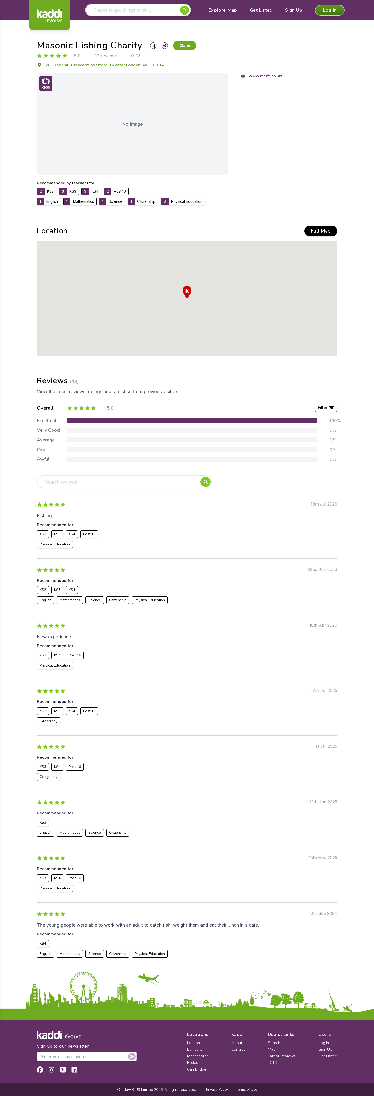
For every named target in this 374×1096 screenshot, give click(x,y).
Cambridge (196, 1069)
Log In (330, 10)
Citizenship (117, 600)
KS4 (72, 534)
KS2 (43, 534)
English (45, 600)
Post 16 (89, 534)
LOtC (272, 1062)
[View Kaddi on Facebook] (40, 1069)
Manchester (197, 1056)
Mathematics (70, 600)
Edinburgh (195, 1049)
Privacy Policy (217, 1089)
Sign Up (293, 10)
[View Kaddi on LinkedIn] (74, 1069)
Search (274, 1043)
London (193, 1043)
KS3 (57, 534)
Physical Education (55, 544)
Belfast (193, 1062)
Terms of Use (246, 1089)
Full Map (321, 230)
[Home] (49, 16)
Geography (48, 721)
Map (272, 1049)
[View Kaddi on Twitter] (63, 1069)
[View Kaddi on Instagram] (51, 1069)
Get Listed (261, 10)
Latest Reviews (282, 1056)
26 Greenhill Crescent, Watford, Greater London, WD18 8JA (104, 65)
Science (94, 600)
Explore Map (223, 10)
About (236, 1043)
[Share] (165, 45)
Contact (238, 1049)
